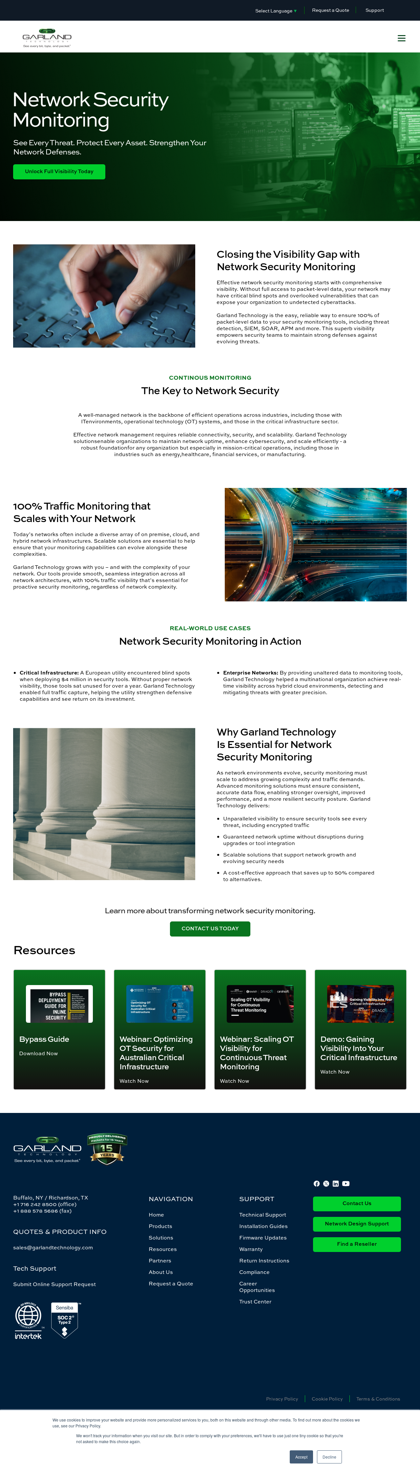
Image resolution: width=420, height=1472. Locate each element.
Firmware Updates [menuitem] (263, 1237)
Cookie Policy (327, 1399)
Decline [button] (329, 1457)
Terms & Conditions (378, 1399)
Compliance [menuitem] (254, 1272)
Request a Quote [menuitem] (171, 1283)
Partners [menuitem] (160, 1260)
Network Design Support (357, 1224)
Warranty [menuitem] (251, 1249)
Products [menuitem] (160, 1226)
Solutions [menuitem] (161, 1237)
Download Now (38, 1053)
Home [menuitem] (156, 1214)
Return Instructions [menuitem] (264, 1260)
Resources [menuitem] (163, 1249)
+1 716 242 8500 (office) (44, 1204)
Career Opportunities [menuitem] (257, 1287)
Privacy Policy (282, 1399)
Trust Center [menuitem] (255, 1301)
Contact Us (357, 1203)
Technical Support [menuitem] (262, 1214)
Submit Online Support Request (54, 1284)
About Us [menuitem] (161, 1272)
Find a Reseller (357, 1244)
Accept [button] (301, 1457)
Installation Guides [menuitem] (263, 1226)
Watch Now (134, 1080)
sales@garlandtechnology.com (53, 1247)
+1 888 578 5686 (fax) (42, 1210)
